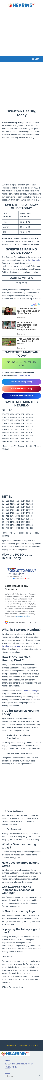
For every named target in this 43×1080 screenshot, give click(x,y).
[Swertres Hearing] (21, 5)
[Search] (7, 1071)
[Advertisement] (21, 31)
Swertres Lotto (34, 260)
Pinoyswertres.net (22, 375)
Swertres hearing (29, 691)
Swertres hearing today (11, 646)
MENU (37, 59)
